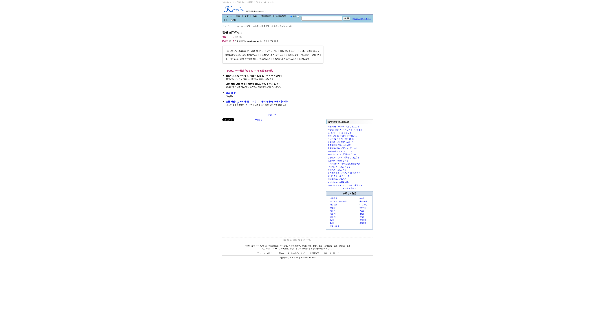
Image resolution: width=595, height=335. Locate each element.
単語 (238, 16)
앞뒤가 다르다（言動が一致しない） (344, 148)
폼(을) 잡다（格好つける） (340, 176)
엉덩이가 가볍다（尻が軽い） (341, 145)
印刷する (258, 120)
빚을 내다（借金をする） (339, 160)
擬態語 (332, 208)
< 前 (270, 115)
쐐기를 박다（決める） (338, 179)
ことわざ (364, 204)
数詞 (362, 214)
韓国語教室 (280, 16)
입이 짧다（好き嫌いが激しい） (342, 142)
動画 (255, 16)
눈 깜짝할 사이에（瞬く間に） (341, 139)
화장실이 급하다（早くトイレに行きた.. (345, 129)
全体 (294, 16)
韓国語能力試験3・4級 (281, 26)
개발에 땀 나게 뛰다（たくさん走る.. (344, 126)
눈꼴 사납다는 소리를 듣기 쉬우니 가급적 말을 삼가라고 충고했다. (258, 101)
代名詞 (332, 214)
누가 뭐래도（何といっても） (341, 151)
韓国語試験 (266, 16)
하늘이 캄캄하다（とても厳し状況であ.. (345, 185)
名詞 (362, 211)
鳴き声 (332, 211)
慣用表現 (265, 26)
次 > (276, 115)
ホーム (229, 16)
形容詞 (363, 223)
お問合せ (281, 253)
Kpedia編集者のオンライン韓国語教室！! (304, 253)
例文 (246, 16)
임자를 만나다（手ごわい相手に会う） (345, 173)
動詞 (332, 223)
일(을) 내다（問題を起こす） (341, 133)
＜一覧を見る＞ (349, 188)
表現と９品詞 (252, 26)
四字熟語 (333, 204)
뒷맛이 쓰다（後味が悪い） (340, 182)
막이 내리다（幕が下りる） (340, 167)
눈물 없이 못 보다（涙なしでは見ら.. (344, 157)
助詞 (332, 220)
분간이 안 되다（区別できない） (342, 154)
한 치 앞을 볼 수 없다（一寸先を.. (342, 136)
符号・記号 (334, 226)
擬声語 (363, 208)
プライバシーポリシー (265, 253)
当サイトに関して (331, 253)
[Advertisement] (245, 143)
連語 (362, 198)
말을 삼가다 (232, 32)
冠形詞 (332, 217)
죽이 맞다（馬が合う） (338, 170)
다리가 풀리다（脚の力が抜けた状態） (345, 164)
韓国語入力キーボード (362, 19)
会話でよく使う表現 (338, 201)
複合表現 (364, 201)
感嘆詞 (363, 220)
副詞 (362, 217)
